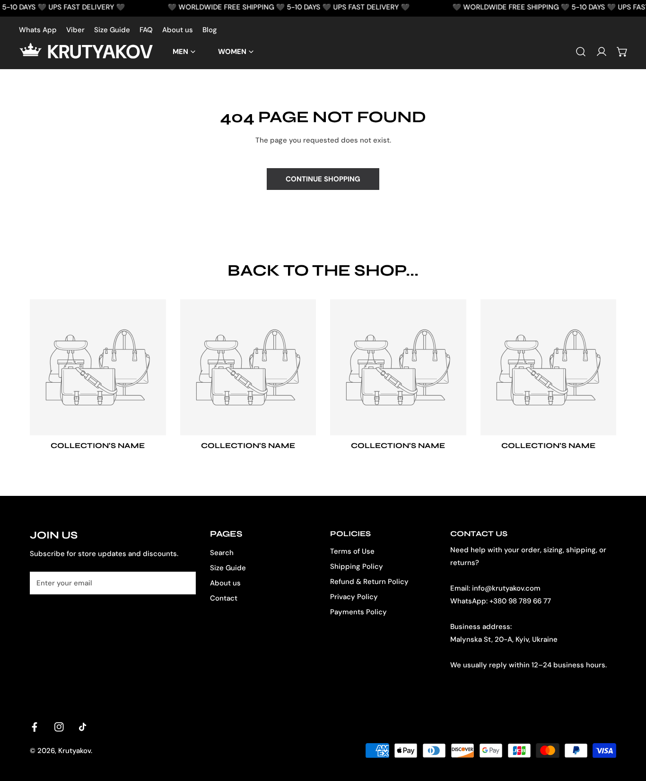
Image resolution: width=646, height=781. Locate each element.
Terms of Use (352, 551)
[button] (622, 51)
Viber (75, 30)
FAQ (146, 30)
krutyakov (100, 51)
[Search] (580, 51)
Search (222, 552)
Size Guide (112, 30)
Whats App (38, 30)
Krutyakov (74, 750)
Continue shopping (323, 179)
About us (177, 30)
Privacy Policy (354, 596)
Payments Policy (358, 612)
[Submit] (183, 582)
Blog (209, 30)
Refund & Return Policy (369, 581)
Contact (223, 598)
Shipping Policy (356, 566)
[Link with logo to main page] (33, 51)
